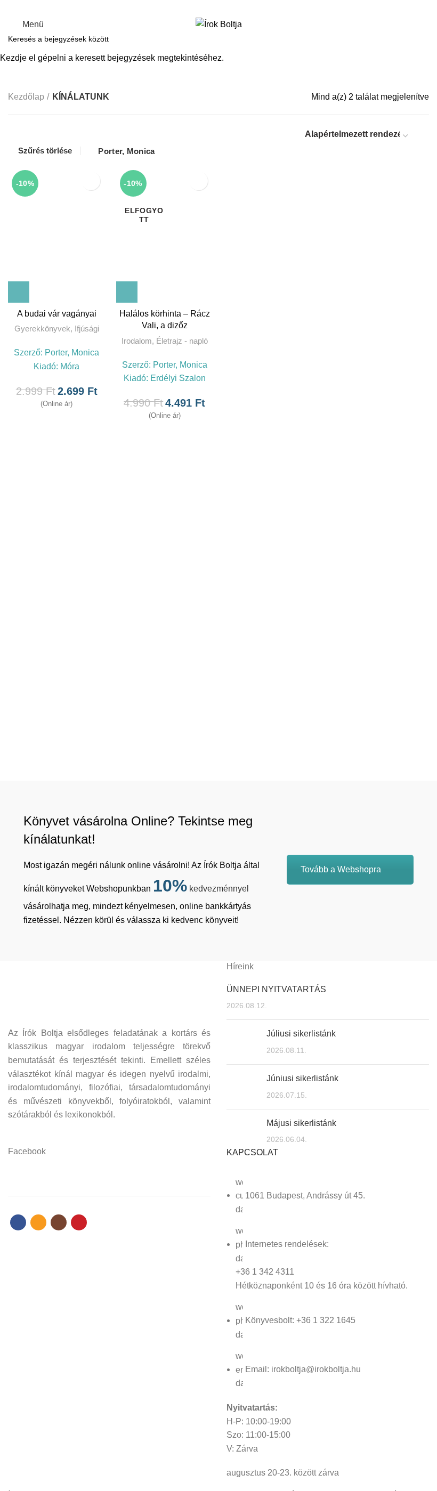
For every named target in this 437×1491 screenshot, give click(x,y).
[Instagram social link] (224, 7)
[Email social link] (212, 7)
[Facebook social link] (200, 7)
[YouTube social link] (237, 7)
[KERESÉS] (422, 39)
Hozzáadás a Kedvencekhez (91, 181)
